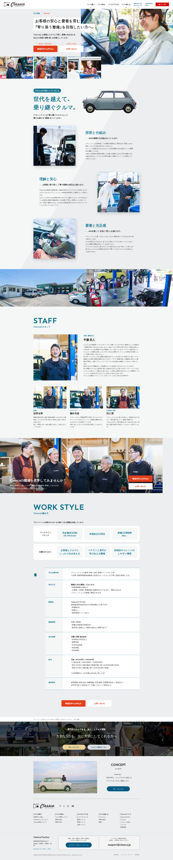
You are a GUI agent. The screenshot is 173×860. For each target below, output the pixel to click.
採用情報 (123, 827)
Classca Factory (125, 817)
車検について (81, 822)
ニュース (123, 824)
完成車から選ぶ (38, 817)
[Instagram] (68, 806)
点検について (81, 824)
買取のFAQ (58, 822)
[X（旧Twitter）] (64, 806)
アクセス (123, 819)
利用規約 (137, 854)
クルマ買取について (61, 817)
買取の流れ (58, 819)
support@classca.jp (119, 844)
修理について (81, 819)
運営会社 (116, 854)
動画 (100, 822)
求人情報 (163, 4)
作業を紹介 (102, 819)
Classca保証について (40, 822)
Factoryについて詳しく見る (42, 849)
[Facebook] (60, 806)
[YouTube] (73, 806)
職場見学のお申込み (45, 49)
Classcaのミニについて (40, 819)
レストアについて (82, 817)
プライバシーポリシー (127, 854)
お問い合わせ (71, 49)
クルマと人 (102, 817)
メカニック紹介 (125, 822)
